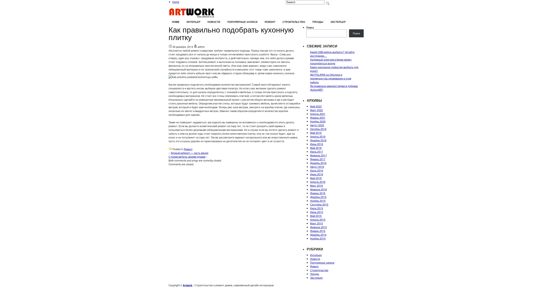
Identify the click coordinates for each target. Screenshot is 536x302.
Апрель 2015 (317, 219)
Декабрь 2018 (318, 140)
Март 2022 (316, 110)
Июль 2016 (316, 170)
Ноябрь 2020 (318, 121)
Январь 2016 (317, 193)
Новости (213, 22)
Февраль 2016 (318, 189)
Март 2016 (316, 185)
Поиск (310, 27)
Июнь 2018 (316, 144)
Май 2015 (316, 215)
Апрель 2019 (317, 136)
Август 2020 (317, 125)
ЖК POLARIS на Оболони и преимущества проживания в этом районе (330, 78)
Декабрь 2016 (318, 163)
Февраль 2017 (318, 155)
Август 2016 (317, 166)
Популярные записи (242, 22)
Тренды (317, 22)
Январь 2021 (317, 117)
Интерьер (193, 22)
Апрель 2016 (317, 182)
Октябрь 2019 (318, 129)
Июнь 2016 (316, 174)
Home (175, 2)
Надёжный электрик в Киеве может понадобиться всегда (331, 61)
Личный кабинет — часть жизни (189, 153)
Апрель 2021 (317, 114)
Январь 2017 (317, 159)
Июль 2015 (316, 208)
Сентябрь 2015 (319, 204)
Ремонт (270, 22)
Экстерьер (338, 22)
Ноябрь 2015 (318, 200)
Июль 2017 (316, 151)
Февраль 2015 (318, 227)
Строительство (293, 22)
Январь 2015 (317, 231)
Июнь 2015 (316, 212)
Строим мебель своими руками (187, 156)
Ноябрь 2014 (318, 238)
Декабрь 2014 (318, 234)
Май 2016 (316, 178)
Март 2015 (316, 223)
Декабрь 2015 (318, 197)
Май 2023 (316, 106)
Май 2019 (316, 132)
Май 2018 (316, 148)
